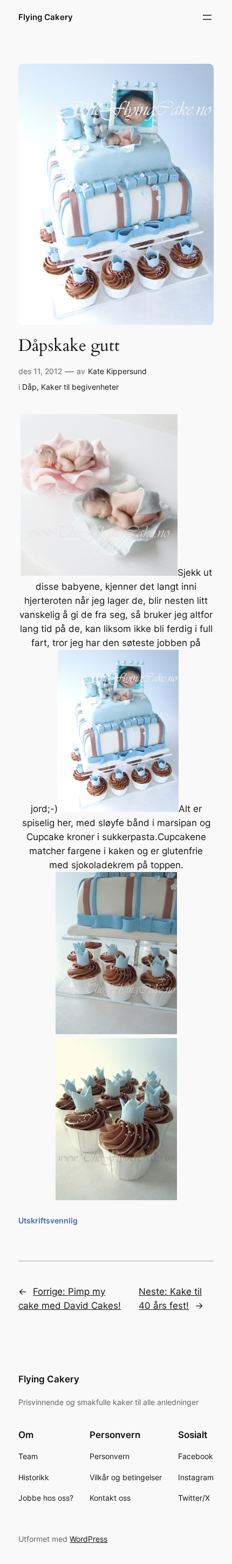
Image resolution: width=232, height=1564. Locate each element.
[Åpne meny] (207, 17)
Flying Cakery (45, 17)
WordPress (88, 1538)
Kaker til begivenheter (80, 386)
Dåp (29, 386)
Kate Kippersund (117, 371)
